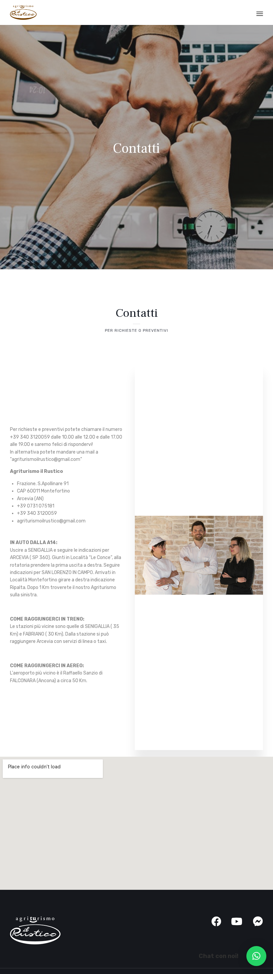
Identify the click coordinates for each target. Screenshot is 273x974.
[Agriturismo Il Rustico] (23, 12)
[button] (256, 956)
